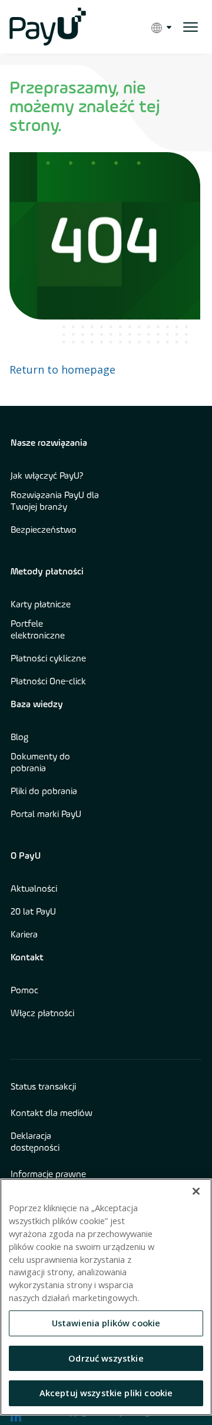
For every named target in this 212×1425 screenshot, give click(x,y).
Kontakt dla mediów (51, 1113)
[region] (106, 1297)
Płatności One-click (48, 682)
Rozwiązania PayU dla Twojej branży (55, 501)
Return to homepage (62, 369)
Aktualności (34, 889)
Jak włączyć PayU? (47, 476)
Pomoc (24, 991)
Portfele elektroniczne (38, 630)
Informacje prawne (48, 1174)
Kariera (24, 935)
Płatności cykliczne (48, 659)
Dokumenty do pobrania (40, 763)
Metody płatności (47, 572)
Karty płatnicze (41, 605)
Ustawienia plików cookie (106, 1323)
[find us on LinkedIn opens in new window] (16, 1416)
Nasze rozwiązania (49, 443)
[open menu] (190, 27)
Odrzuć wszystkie (105, 1358)
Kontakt (27, 958)
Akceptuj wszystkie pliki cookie (106, 1393)
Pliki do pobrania (44, 791)
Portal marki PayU (46, 814)
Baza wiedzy (37, 705)
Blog (19, 737)
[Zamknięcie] (196, 1191)
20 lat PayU (33, 912)
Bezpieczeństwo (44, 530)
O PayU (26, 856)
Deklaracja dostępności (35, 1142)
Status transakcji (43, 1087)
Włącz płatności (42, 1014)
